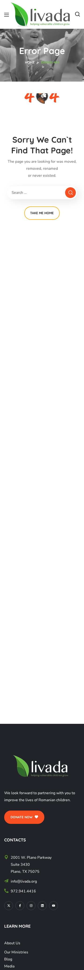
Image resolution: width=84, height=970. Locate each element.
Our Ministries (16, 952)
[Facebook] (19, 905)
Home (30, 62)
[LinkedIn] (42, 905)
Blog (8, 959)
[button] (77, 14)
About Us (12, 943)
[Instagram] (31, 905)
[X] (8, 905)
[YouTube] (53, 905)
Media (9, 966)
